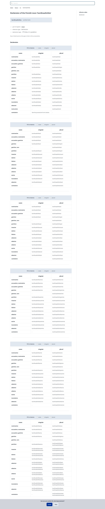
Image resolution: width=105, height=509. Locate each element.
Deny (56, 504)
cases (39, 48)
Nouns (16, 7)
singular (46, 48)
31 (20, 7)
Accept (49, 504)
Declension (81, 14)
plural (53, 48)
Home (11, 7)
